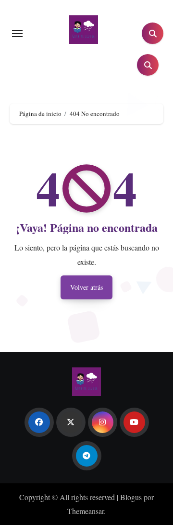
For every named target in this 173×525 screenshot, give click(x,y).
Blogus (131, 497)
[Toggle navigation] (17, 33)
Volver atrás (86, 287)
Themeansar (85, 511)
